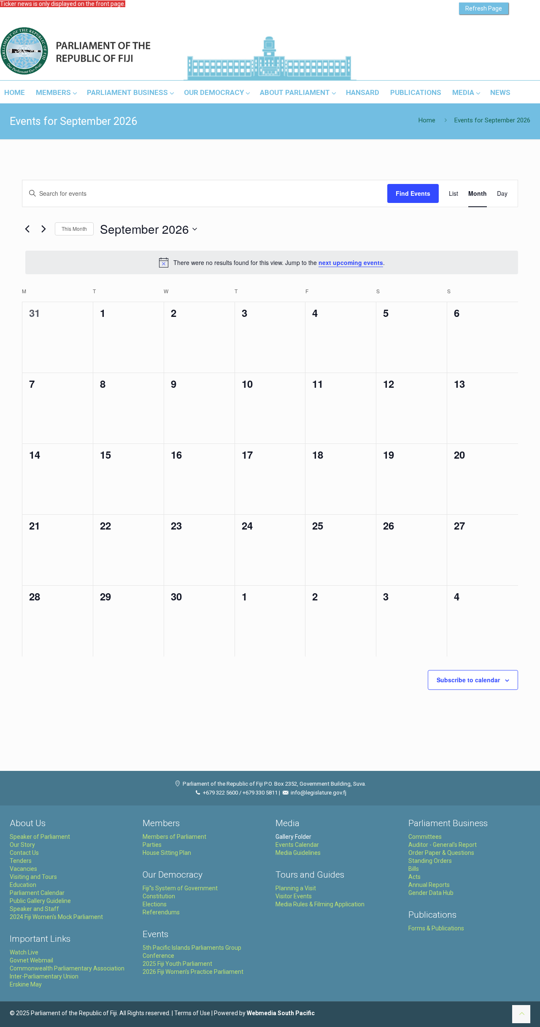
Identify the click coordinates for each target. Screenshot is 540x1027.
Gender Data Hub (431, 892)
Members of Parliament (174, 836)
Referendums (161, 912)
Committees (425, 836)
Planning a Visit (295, 888)
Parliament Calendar (37, 892)
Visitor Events (293, 896)
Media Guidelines (298, 852)
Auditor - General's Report (442, 844)
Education (23, 884)
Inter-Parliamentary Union (44, 976)
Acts (414, 876)
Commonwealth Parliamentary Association (67, 968)
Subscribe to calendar (468, 680)
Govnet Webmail (31, 960)
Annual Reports (429, 884)
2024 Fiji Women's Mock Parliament (56, 916)
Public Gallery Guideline (40, 900)
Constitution (159, 896)
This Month (74, 228)
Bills (413, 868)
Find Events (413, 193)
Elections (155, 904)
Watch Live (24, 952)
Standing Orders (430, 860)
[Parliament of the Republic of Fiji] (110, 51)
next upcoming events (351, 262)
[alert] (271, 262)
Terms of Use (192, 1013)
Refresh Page (483, 8)
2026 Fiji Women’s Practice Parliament (193, 971)
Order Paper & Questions (441, 852)
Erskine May (26, 984)
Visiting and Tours (33, 876)
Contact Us (24, 852)
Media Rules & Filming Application (319, 904)
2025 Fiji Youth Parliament (177, 963)
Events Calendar (297, 844)
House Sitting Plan (167, 852)
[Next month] (43, 229)
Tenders (21, 860)
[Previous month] (27, 229)
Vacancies (23, 868)
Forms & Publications (436, 928)
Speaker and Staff (34, 908)
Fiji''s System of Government (180, 888)
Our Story (22, 844)
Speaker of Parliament (40, 836)
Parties (152, 844)
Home (426, 120)
